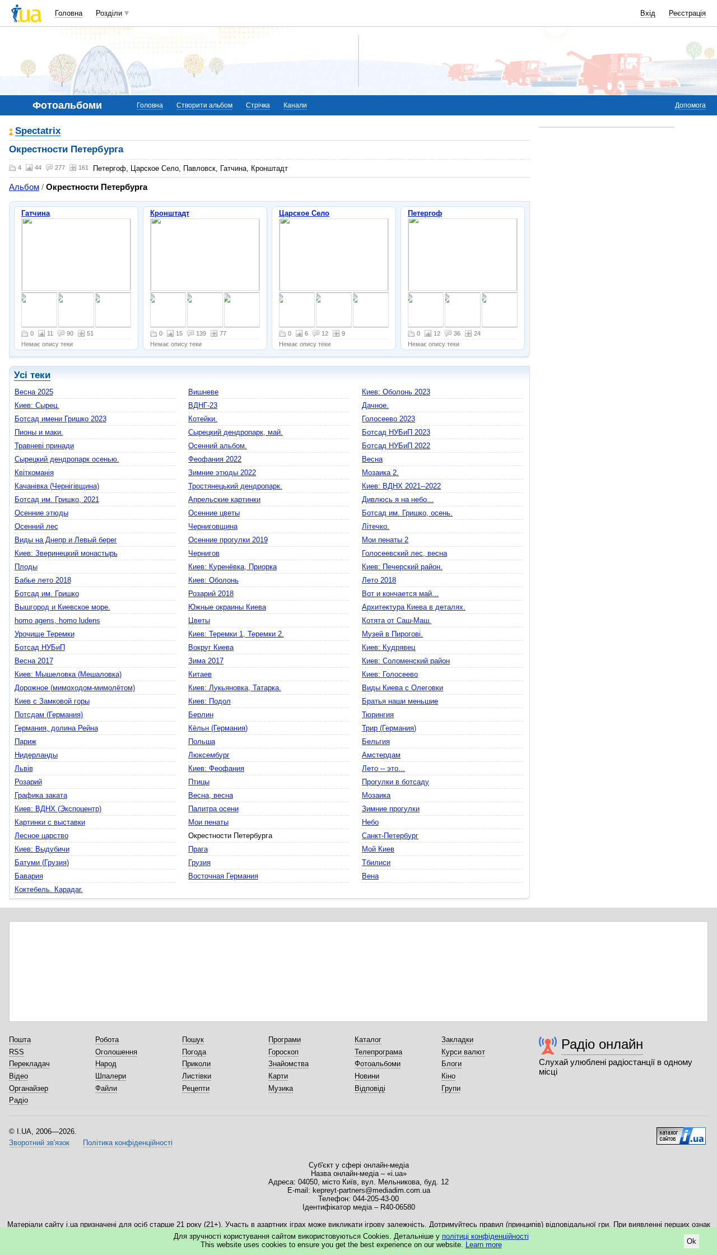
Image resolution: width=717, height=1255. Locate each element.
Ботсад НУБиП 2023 (396, 432)
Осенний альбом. (217, 445)
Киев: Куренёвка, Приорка (232, 567)
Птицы (198, 782)
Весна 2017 (34, 661)
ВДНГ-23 (202, 405)
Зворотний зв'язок (39, 1142)
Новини (367, 1076)
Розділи (109, 13)
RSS (16, 1052)
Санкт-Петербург (390, 835)
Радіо (18, 1100)
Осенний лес (36, 526)
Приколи (196, 1063)
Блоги (451, 1063)
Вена (370, 876)
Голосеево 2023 (388, 419)
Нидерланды (36, 755)
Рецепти (195, 1088)
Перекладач (29, 1063)
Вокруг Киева (211, 647)
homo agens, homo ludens (57, 620)
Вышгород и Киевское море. (62, 607)
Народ (106, 1063)
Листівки (196, 1076)
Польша (201, 741)
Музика (280, 1088)
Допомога (690, 105)
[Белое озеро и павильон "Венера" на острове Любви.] (76, 310)
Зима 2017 (206, 661)
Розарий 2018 (211, 593)
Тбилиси (376, 862)
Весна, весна (210, 795)
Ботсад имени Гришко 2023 (60, 419)
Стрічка (258, 105)
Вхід (647, 13)
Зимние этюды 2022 (222, 472)
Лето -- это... (383, 768)
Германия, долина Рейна (56, 728)
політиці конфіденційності (485, 1236)
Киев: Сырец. (37, 405)
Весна (372, 459)
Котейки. (202, 419)
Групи (450, 1088)
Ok (691, 1241)
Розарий (28, 782)
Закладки (457, 1039)
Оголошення (116, 1052)
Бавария (29, 876)
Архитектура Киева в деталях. (413, 607)
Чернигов (204, 553)
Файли (106, 1088)
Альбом (24, 187)
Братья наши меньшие (400, 701)
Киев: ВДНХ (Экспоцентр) (58, 809)
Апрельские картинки (224, 499)
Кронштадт (169, 213)
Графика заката (41, 795)
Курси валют (463, 1052)
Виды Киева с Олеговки (402, 688)
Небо (370, 822)
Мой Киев (378, 849)
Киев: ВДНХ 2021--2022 (401, 486)
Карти (278, 1076)
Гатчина (35, 213)
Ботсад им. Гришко (47, 593)
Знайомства (288, 1063)
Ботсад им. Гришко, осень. (407, 513)
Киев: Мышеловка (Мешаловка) (68, 674)
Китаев (200, 674)
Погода (194, 1052)
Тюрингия (378, 714)
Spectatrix (37, 131)
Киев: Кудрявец (388, 647)
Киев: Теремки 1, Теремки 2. (236, 634)
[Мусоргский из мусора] (205, 310)
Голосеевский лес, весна (404, 553)
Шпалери (110, 1076)
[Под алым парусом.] (39, 310)
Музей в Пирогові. (392, 634)
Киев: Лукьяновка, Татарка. (234, 688)
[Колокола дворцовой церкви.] (113, 310)
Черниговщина (213, 526)
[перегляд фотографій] (334, 255)
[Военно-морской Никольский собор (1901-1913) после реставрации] (205, 255)
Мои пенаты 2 (385, 540)
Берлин (200, 714)
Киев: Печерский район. (402, 567)
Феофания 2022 (214, 459)
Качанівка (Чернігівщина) (57, 486)
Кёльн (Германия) (218, 728)
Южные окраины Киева (227, 607)
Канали (295, 105)
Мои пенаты (208, 822)
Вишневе (203, 392)
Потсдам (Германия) (49, 714)
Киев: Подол (209, 701)
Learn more (483, 1244)
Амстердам (381, 755)
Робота (107, 1039)
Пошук (193, 1039)
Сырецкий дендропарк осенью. (67, 459)
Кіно (448, 1076)
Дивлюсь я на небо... (398, 499)
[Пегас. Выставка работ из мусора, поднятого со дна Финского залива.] (242, 310)
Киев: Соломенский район (406, 661)
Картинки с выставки (50, 822)
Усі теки (32, 375)
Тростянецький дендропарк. (235, 486)
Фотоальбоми (378, 1063)
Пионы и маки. (39, 432)
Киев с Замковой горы (52, 701)
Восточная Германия (223, 876)
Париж (25, 741)
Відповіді (370, 1088)
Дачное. (375, 405)
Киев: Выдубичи (42, 849)
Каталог (368, 1039)
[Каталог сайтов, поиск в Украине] (681, 1131)
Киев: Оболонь (213, 580)
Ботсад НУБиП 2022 (396, 445)
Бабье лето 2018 (43, 580)
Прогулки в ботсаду (395, 782)
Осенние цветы (214, 513)
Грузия (199, 862)
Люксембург (209, 755)
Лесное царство (41, 835)
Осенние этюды (41, 513)
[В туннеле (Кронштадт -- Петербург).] (168, 310)
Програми (284, 1039)
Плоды (26, 567)
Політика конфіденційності (128, 1142)
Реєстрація (687, 13)
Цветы (199, 620)
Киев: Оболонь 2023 (396, 392)
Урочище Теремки (45, 634)
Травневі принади (44, 445)
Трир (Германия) (389, 728)
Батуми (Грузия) (42, 862)
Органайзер (28, 1088)
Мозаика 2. (380, 472)
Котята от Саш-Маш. (396, 620)
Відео (18, 1076)
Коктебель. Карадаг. (49, 889)
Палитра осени (213, 809)
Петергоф (425, 213)
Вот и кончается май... (400, 593)
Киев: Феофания (216, 768)
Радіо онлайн (602, 1044)
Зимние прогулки (391, 809)
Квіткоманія (34, 472)
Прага (198, 849)
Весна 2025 (34, 392)
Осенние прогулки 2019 (228, 540)
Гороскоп (283, 1052)
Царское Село (304, 213)
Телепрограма (378, 1052)
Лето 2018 (379, 580)
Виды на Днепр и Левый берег (66, 540)
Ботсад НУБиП (40, 647)
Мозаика (376, 795)
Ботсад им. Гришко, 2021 (57, 499)
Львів (24, 768)
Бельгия (376, 741)
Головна (68, 13)
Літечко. (375, 526)
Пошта (20, 1039)
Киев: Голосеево (390, 674)
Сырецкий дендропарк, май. (235, 432)
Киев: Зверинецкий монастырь (66, 553)
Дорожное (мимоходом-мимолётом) (75, 688)
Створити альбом (204, 105)
